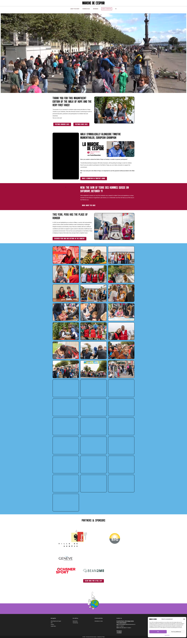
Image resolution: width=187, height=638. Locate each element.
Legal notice (167, 635)
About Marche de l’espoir (56, 621)
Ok (158, 631)
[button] (184, 619)
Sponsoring (75, 621)
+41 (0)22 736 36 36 (122, 622)
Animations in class (99, 621)
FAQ (51, 622)
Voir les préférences (176, 631)
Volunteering (75, 622)
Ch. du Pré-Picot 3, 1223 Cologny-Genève (125, 621)
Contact (52, 624)
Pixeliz (103, 636)
